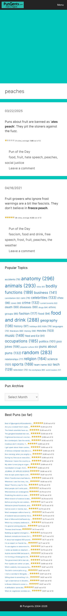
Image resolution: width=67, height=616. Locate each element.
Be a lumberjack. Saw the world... (18, 440)
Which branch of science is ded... (18, 499)
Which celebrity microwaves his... (18, 567)
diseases (29, 307)
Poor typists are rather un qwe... (17, 564)
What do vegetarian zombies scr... (18, 591)
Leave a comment (22, 168)
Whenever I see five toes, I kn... (17, 481)
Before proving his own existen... (17, 502)
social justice (14, 163)
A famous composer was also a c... (18, 451)
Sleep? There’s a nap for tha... (16, 485)
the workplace (37, 370)
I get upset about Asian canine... (17, 447)
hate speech (34, 157)
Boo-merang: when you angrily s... (18, 454)
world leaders (53, 370)
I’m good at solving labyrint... (16, 526)
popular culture (29, 347)
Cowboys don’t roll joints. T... (16, 444)
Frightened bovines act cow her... (18, 437)
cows (16, 303)
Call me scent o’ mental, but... (16, 509)
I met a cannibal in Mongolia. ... (17, 574)
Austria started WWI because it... (18, 553)
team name (43, 364)
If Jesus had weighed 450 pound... (18, 540)
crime (30, 303)
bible (41, 287)
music (14, 335)
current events (48, 303)
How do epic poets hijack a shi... (17, 475)
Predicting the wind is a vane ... (17, 495)
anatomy (37, 278)
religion (35, 358)
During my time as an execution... (18, 458)
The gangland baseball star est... (17, 434)
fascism (14, 234)
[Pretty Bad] (8, 140)
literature (16, 331)
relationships (14, 359)
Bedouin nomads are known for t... (18, 536)
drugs (43, 307)
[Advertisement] (33, 44)
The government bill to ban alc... (17, 560)
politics (47, 341)
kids (47, 326)
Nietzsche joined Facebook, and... (18, 505)
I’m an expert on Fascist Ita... (16, 543)
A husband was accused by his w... (18, 516)
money (30, 331)
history (21, 326)
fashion (28, 313)
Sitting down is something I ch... (17, 577)
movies (45, 330)
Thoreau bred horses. (13, 529)
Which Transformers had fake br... (18, 478)
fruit (20, 157)
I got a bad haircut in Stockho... (17, 581)
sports (22, 364)
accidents (12, 279)
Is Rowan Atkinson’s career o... (17, 584)
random (37, 352)
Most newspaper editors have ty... (18, 512)
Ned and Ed (35, 335)
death (12, 307)
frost (20, 240)
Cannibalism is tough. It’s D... (16, 468)
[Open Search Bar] (45, 5)
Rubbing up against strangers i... (17, 533)
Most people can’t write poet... (17, 488)
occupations (21, 341)
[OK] (10, 140)
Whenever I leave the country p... (18, 461)
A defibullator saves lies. (14, 587)
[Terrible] (6, 140)
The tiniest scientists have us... (17, 430)
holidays (35, 326)
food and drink (32, 234)
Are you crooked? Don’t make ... (17, 427)
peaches (50, 157)
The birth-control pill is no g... (16, 570)
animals (20, 286)
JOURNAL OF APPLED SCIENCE (17, 471)
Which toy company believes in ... (18, 523)
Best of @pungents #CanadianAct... (19, 423)
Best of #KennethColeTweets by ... (18, 519)
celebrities (43, 298)
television (20, 369)
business (45, 292)
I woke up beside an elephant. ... (17, 550)
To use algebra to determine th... (17, 546)
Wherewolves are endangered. (17, 492)
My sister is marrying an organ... (17, 464)
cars (25, 298)
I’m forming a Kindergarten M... (17, 557)
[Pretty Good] (12, 140)
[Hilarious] (14, 140)
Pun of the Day (19, 152)
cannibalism (12, 298)
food (12, 157)
